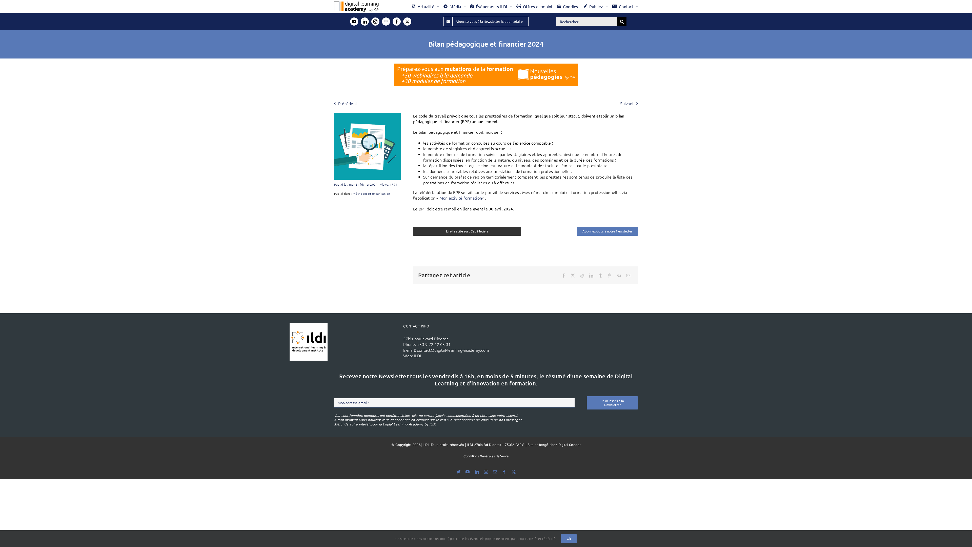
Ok (569, 538)
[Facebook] (563, 275)
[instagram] (375, 21)
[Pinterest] (609, 275)
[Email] (628, 275)
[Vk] (619, 275)
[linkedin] (365, 21)
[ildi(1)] (309, 324)
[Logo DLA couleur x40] (356, 3)
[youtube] (354, 21)
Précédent (347, 103)
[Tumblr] (600, 275)
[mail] (386, 21)
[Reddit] (582, 275)
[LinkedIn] (591, 275)
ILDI (417, 355)
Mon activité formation (460, 197)
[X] (572, 275)
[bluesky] (458, 472)
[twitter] (407, 21)
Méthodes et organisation (371, 193)
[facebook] (397, 21)
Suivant (627, 103)
